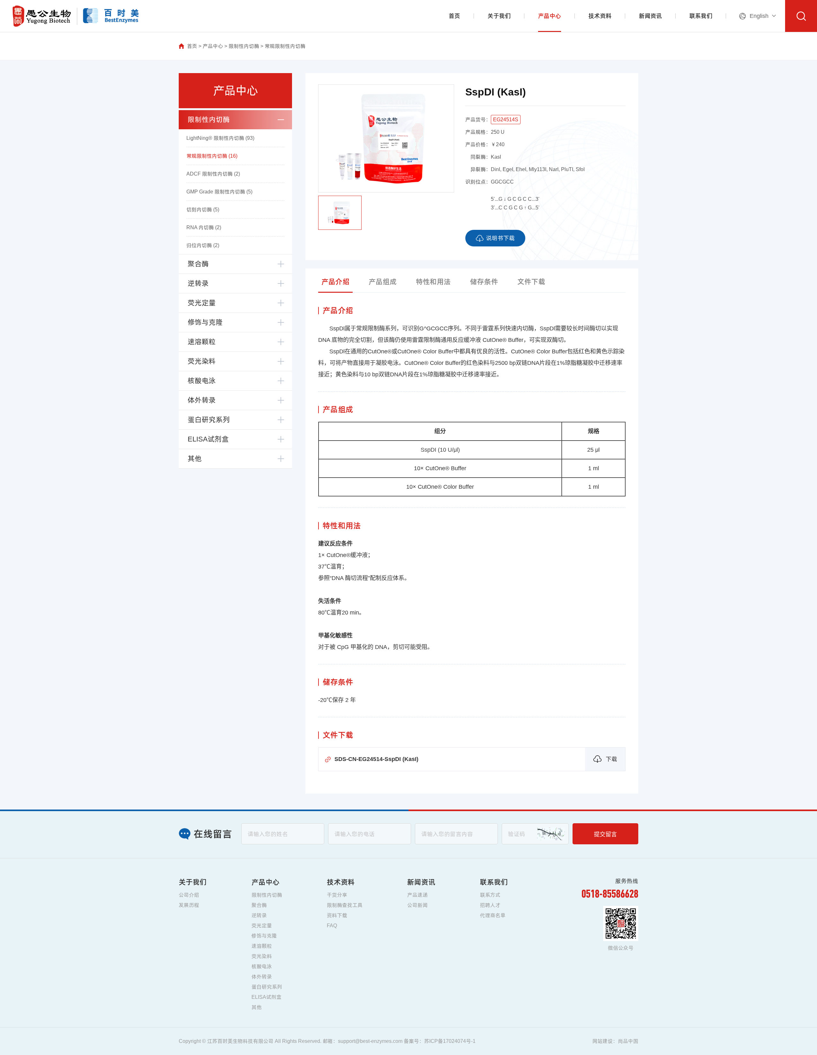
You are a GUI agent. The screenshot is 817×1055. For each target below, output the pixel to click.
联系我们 (700, 16)
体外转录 (202, 400)
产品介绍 (335, 281)
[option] (386, 138)
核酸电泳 (202, 381)
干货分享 (337, 895)
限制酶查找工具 (345, 905)
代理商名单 (493, 915)
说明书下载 (500, 238)
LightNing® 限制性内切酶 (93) (220, 138)
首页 (454, 16)
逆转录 (198, 283)
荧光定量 (202, 303)
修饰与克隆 (205, 322)
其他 (195, 459)
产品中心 (549, 16)
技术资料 (599, 16)
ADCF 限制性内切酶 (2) (213, 174)
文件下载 (531, 281)
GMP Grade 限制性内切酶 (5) (219, 191)
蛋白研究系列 (209, 420)
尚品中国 (628, 1041)
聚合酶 (198, 264)
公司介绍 (189, 895)
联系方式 (490, 895)
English (759, 16)
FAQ (332, 925)
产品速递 (417, 895)
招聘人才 (490, 905)
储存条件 (484, 281)
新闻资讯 (650, 16)
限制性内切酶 (244, 46)
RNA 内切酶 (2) (203, 227)
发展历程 (189, 905)
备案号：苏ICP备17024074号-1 (440, 1041)
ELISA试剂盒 (208, 439)
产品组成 (383, 281)
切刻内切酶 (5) (202, 209)
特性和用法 (433, 281)
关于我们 (499, 16)
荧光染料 (202, 361)
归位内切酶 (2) (202, 245)
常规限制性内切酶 (285, 46)
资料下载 (337, 915)
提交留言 (605, 834)
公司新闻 (417, 905)
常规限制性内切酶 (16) (211, 156)
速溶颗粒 (202, 342)
